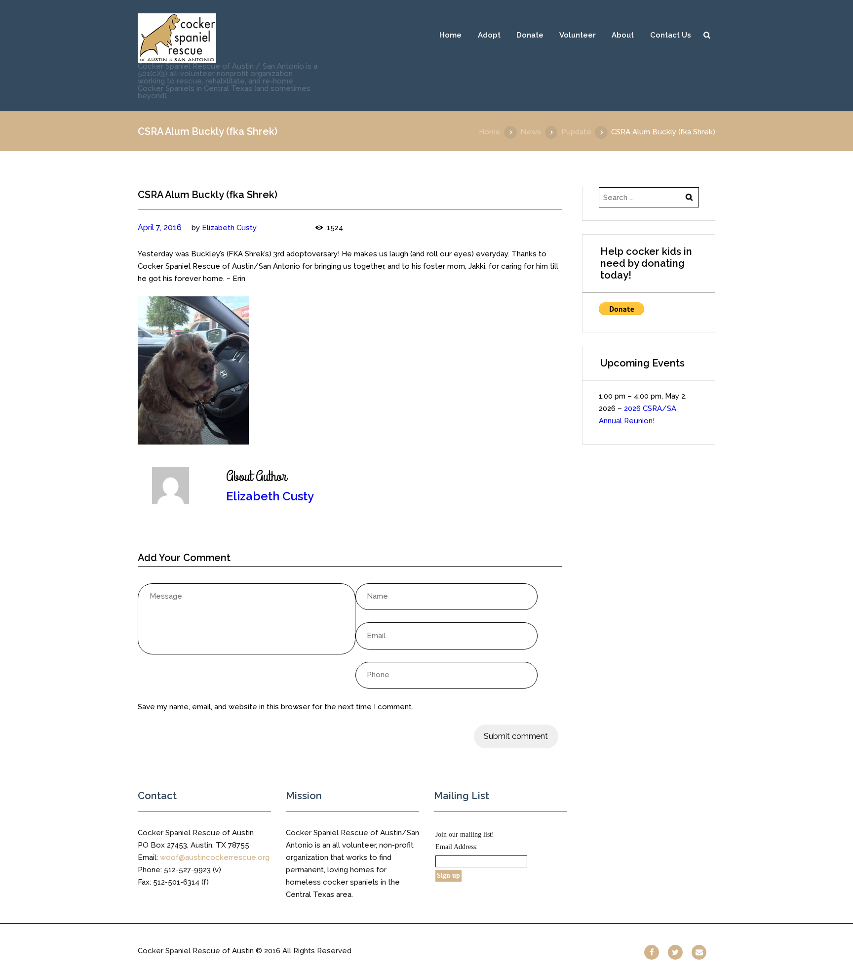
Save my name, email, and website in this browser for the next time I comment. (275, 706)
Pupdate (576, 131)
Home (450, 35)
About (623, 35)
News (530, 131)
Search (706, 35)
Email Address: (456, 847)
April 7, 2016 (160, 227)
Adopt (489, 35)
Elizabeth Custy (229, 227)
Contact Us (670, 35)
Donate (529, 35)
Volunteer (577, 35)
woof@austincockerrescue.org (215, 857)
